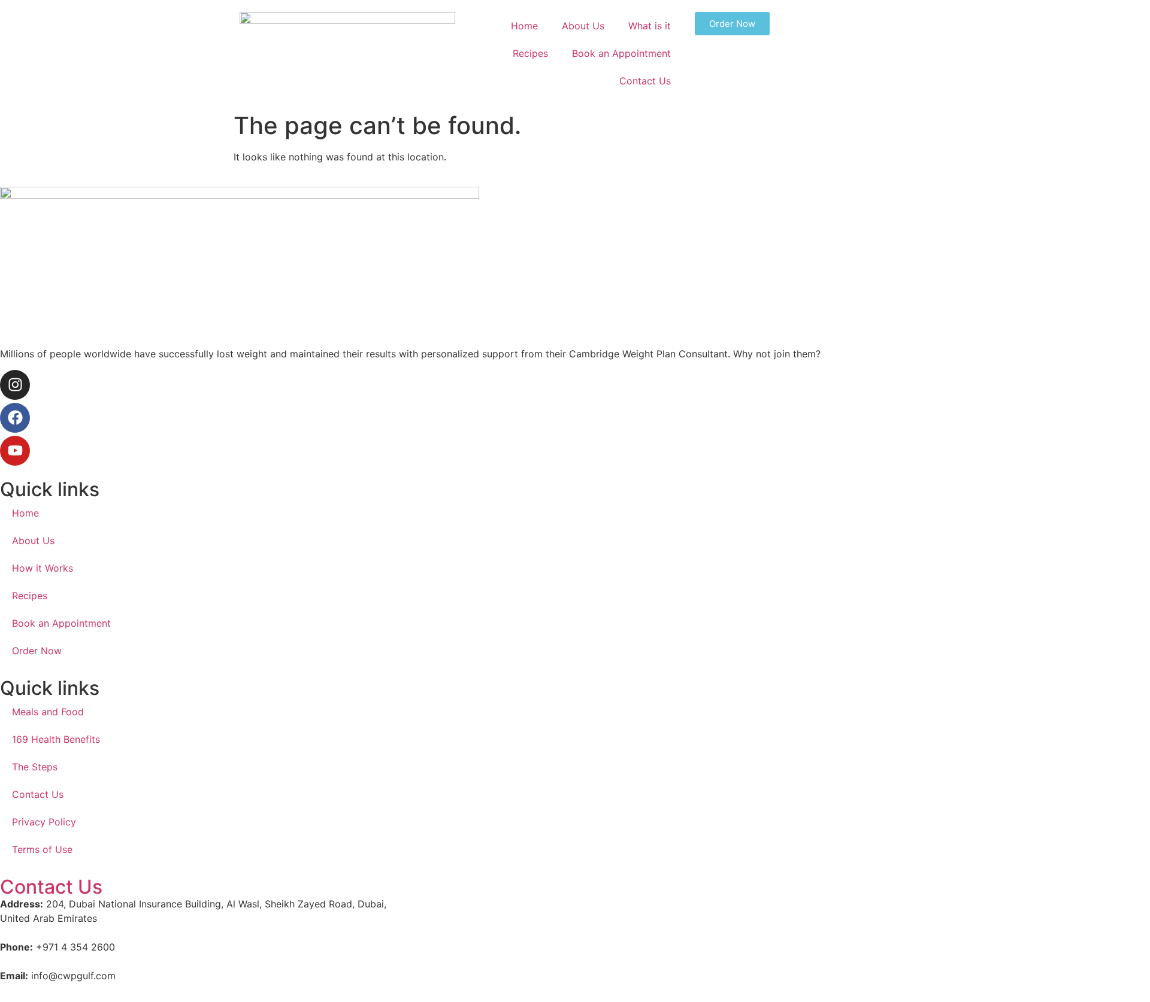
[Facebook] (15, 418)
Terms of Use (42, 849)
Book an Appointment (621, 53)
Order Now (37, 651)
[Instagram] (15, 385)
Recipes (530, 53)
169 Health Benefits (56, 739)
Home (524, 26)
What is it (649, 26)
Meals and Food (48, 712)
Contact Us (645, 81)
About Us (583, 26)
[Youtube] (15, 451)
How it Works (42, 568)
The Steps (35, 767)
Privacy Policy (44, 822)
